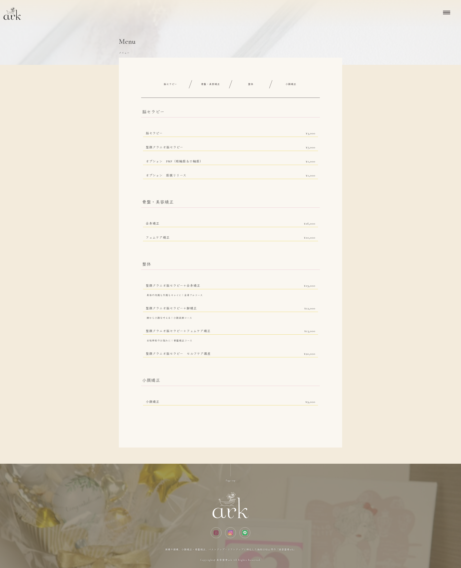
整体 (250, 84)
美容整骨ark (224, 560)
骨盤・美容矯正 (210, 84)
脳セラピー (170, 84)
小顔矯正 (290, 84)
